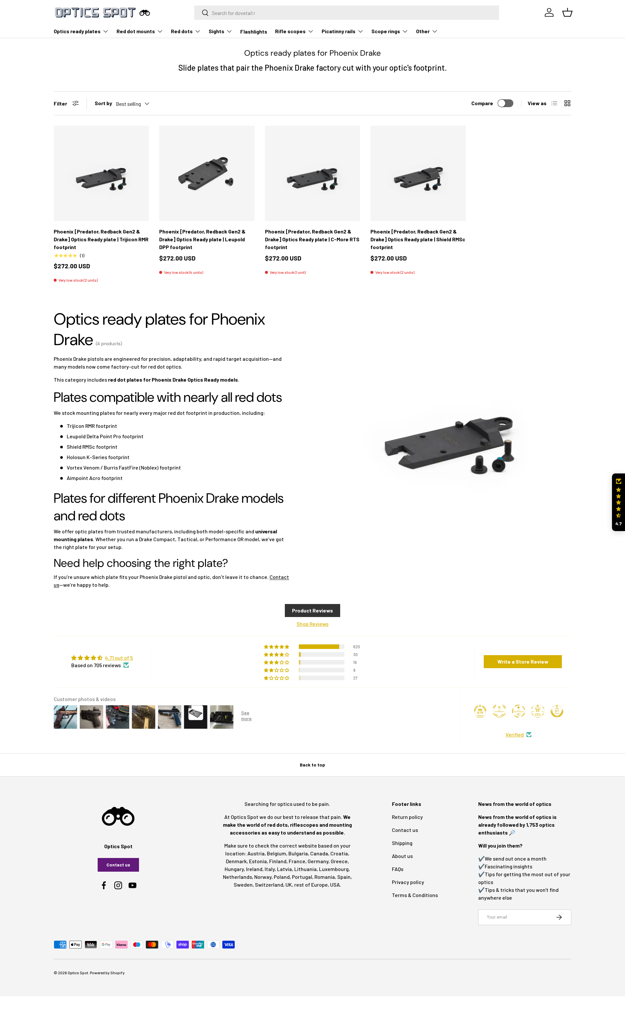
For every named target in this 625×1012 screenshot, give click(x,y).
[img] (102, 657)
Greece (339, 861)
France (297, 861)
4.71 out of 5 (119, 657)
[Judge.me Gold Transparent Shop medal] (518, 711)
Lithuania (305, 869)
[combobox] (346, 13)
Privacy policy (408, 882)
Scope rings (385, 31)
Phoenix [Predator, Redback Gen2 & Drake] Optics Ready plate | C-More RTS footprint (312, 239)
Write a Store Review (523, 661)
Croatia (339, 853)
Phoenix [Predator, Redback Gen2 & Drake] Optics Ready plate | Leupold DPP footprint (202, 239)
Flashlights (253, 31)
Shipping (402, 843)
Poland (282, 877)
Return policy (407, 817)
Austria (256, 853)
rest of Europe (311, 884)
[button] (618, 502)
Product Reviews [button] (312, 610)
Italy (270, 869)
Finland (277, 861)
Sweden (243, 884)
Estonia (258, 861)
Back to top (312, 764)
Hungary (234, 869)
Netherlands (237, 877)
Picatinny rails (338, 31)
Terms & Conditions (415, 895)
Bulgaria (298, 853)
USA (335, 884)
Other (423, 31)
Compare (482, 103)
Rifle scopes (290, 31)
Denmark (236, 861)
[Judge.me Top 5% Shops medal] (556, 711)
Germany (318, 861)
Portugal (302, 877)
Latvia (284, 869)
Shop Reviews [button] (312, 624)
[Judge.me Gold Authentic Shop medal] (499, 711)
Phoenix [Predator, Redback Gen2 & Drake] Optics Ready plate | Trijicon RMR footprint (101, 239)
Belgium (276, 853)
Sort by (103, 103)
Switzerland (269, 884)
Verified (515, 734)
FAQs (397, 869)
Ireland (254, 869)
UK (288, 884)
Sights (216, 31)
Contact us (118, 864)
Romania (324, 877)
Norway (262, 877)
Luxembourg (334, 869)
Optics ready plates (77, 31)
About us (402, 856)
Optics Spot (78, 972)
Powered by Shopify (107, 972)
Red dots (182, 31)
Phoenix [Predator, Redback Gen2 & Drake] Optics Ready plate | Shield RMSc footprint (417, 239)
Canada (319, 853)
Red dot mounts (136, 31)
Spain (344, 877)
